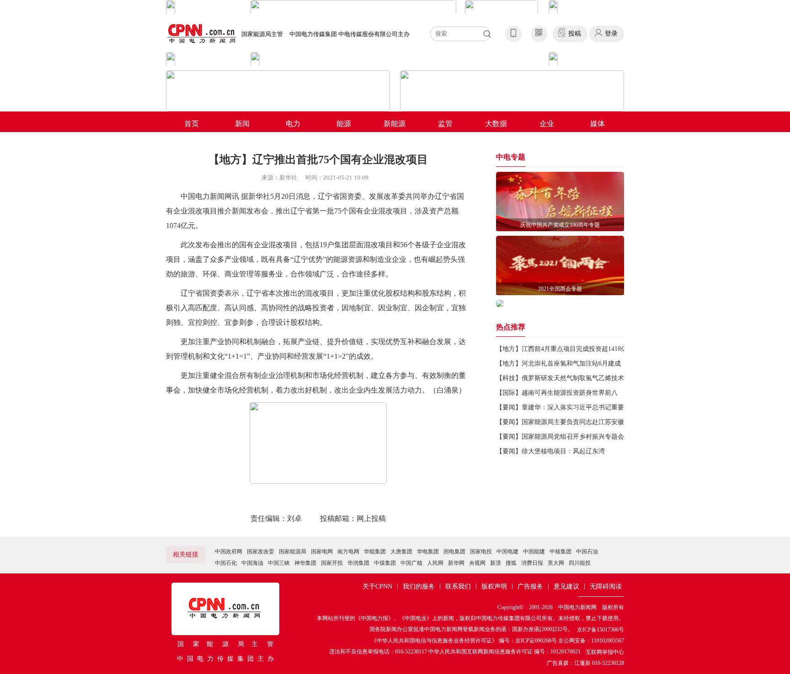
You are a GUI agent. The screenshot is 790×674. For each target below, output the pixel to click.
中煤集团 (385, 563)
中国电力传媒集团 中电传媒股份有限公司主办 (349, 34)
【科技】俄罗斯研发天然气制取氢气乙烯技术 (560, 378)
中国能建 (534, 551)
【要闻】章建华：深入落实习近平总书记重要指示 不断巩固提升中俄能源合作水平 (612, 407)
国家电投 (481, 551)
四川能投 (580, 563)
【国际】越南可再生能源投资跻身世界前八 (557, 392)
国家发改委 (260, 551)
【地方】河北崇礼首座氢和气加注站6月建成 (558, 363)
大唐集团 (401, 551)
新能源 (395, 123)
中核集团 (560, 551)
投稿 (574, 33)
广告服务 (530, 586)
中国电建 (507, 551)
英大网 (556, 563)
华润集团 (358, 563)
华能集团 (375, 551)
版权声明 (494, 586)
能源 (343, 123)
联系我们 (458, 586)
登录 (611, 33)
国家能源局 (292, 551)
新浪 (495, 563)
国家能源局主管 (262, 34)
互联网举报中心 (605, 652)
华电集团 (428, 551)
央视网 (477, 563)
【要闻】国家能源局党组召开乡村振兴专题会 (560, 436)
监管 (445, 123)
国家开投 (332, 563)
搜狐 (511, 563)
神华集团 (305, 563)
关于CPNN (377, 586)
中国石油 (587, 551)
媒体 (597, 123)
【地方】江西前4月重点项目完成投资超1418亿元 (565, 348)
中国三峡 (279, 563)
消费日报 (532, 563)
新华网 (456, 563)
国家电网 (322, 551)
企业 (546, 123)
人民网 (435, 563)
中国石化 (226, 563)
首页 (191, 123)
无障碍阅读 (606, 586)
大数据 (496, 123)
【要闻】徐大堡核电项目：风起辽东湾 (550, 451)
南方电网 (348, 551)
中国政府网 (228, 551)
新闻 (242, 123)
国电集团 (454, 551)
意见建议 (566, 586)
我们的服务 (419, 586)
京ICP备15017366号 (600, 629)
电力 (293, 123)
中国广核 (411, 563)
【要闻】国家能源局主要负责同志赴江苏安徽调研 (566, 422)
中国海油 (252, 563)
